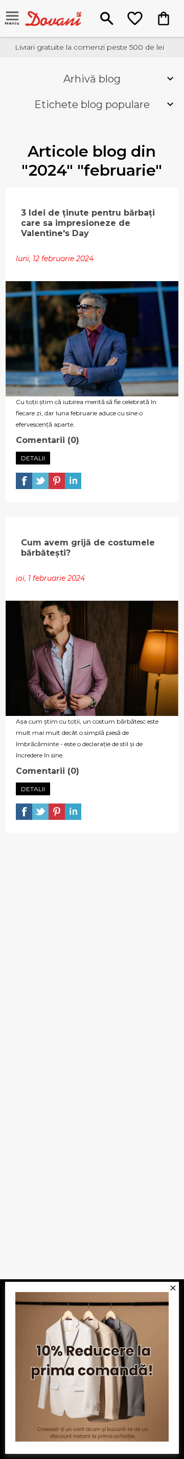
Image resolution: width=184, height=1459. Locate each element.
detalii (33, 458)
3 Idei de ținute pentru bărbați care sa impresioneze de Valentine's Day (88, 223)
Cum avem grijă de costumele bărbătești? (88, 548)
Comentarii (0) (47, 440)
